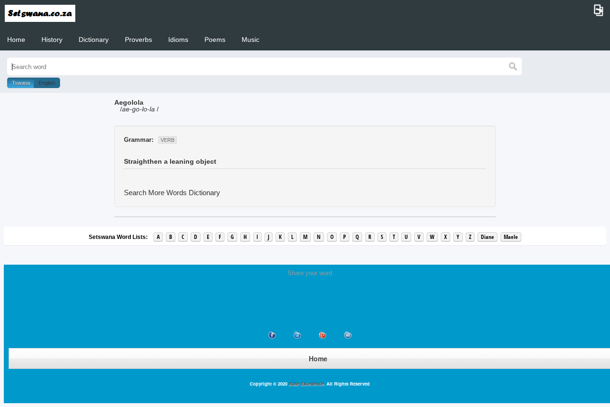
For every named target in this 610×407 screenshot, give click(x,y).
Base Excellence (305, 383)
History (51, 39)
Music (250, 39)
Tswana (21, 83)
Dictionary (94, 39)
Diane (487, 237)
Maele (511, 237)
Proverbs (138, 39)
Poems (214, 39)
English (47, 83)
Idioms (178, 39)
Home (16, 39)
